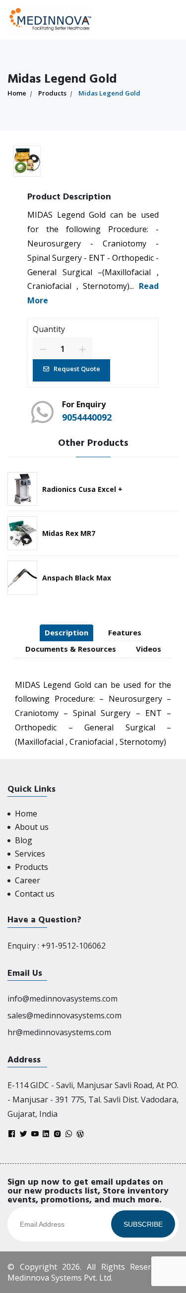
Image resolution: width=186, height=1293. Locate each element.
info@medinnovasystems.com (62, 998)
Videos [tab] (148, 649)
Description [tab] (66, 632)
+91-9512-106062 (73, 945)
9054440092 (87, 417)
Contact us (35, 893)
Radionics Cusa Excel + (82, 489)
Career (27, 880)
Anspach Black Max (76, 577)
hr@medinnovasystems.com (59, 1032)
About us (32, 826)
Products (52, 93)
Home (16, 93)
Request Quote (77, 368)
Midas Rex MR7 (68, 533)
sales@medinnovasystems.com (64, 1015)
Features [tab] (124, 632)
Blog (23, 840)
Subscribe (143, 1224)
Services (30, 853)
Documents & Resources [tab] (70, 649)
